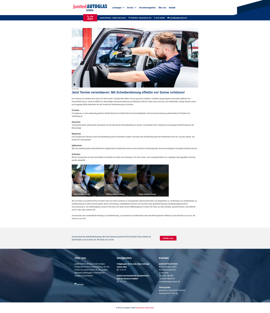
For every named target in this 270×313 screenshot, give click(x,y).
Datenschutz (149, 308)
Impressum (140, 308)
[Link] (90, 7)
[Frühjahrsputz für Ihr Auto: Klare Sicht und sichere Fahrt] (135, 266)
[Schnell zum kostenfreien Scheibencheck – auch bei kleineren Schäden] (135, 278)
